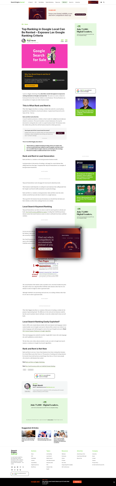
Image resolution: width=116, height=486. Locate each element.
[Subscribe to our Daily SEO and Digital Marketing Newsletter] (101, 2)
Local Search (30, 369)
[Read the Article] (28, 433)
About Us (71, 2)
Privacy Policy (95, 462)
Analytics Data (49, 467)
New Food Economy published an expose (36, 212)
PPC (47, 464)
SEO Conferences (65, 467)
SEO (36, 2)
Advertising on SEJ (81, 454)
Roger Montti (31, 40)
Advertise (77, 2)
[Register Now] (85, 102)
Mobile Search (49, 458)
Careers (94, 460)
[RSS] (20, 470)
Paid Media (41, 2)
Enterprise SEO (49, 462)
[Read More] (85, 166)
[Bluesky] (12, 470)
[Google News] (12, 467)
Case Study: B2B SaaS (81, 456)
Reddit (47, 469)
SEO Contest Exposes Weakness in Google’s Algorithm (37, 331)
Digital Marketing (49, 2)
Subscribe (94, 454)
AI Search (30, 2)
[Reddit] (17, 470)
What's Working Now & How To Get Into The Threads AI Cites (85, 199)
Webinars (65, 2)
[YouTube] (17, 467)
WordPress (33, 467)
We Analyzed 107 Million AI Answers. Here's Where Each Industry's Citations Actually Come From (85, 176)
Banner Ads (79, 458)
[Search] (103, 2)
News (25, 369)
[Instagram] (15, 470)
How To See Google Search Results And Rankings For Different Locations (60, 440)
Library (63, 458)
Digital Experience (35, 464)
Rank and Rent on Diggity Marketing (35, 362)
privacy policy (50, 419)
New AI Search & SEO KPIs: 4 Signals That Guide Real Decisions (85, 112)
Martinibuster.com (50, 387)
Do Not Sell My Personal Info (98, 464)
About (93, 456)
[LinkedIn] (15, 467)
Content (33, 460)
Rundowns (64, 456)
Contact (94, 458)
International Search (50, 460)
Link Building (49, 454)
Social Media (33, 462)
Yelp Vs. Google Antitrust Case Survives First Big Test (28, 440)
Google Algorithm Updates (67, 464)
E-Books (63, 460)
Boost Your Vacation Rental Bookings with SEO (44, 439)
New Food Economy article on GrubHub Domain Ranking (40, 366)
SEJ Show (64, 462)
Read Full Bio (27, 391)
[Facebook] (20, 467)
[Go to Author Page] (24, 41)
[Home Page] (18, 2)
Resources (57, 2)
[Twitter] (23, 467)
